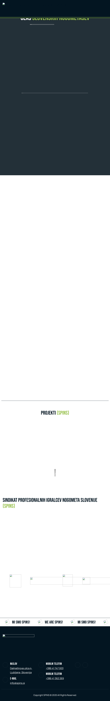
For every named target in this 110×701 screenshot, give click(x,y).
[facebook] (85, 665)
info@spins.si (17, 683)
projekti (55, 413)
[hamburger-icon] (89, 4)
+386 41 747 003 (54, 668)
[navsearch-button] (18, 13)
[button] (56, 447)
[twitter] (77, 665)
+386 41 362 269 (55, 678)
